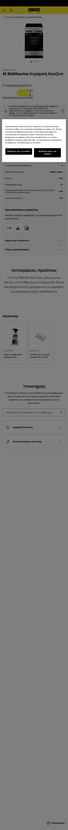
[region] (34, 140)
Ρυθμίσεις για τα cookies (18, 151)
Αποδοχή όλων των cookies (47, 152)
